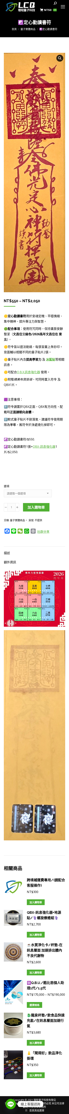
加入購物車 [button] (36, 902)
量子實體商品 (17, 520)
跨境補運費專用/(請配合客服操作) (46, 882)
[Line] (11, 1104)
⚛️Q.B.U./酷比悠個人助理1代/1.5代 (45, 985)
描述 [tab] (7, 553)
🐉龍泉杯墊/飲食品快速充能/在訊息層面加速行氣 (46, 1020)
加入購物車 (36, 507)
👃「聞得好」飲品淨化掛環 (44, 1055)
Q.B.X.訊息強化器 (28, 372)
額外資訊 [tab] (10, 562)
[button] (59, 58)
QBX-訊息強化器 (44, 446)
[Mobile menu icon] (63, 6)
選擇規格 (34, 1005)
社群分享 (43, 532)
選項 (6, 486)
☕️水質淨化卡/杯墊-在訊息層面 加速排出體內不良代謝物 (44, 950)
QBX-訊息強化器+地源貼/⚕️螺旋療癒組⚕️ (44, 915)
